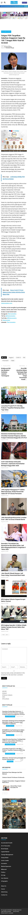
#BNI (3, 697)
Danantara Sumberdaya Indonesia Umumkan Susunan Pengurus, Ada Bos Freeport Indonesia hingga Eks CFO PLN (14, 435)
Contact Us (4, 895)
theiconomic (6, 320)
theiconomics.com (6, 303)
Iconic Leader (5, 860)
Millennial (4, 869)
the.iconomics (12, 314)
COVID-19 (18, 357)
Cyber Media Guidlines (6, 911)
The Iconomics (11, 322)
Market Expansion (6, 866)
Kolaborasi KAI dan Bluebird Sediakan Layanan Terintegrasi (6, 372)
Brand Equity (10, 761)
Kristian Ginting (8, 46)
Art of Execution (10, 725)
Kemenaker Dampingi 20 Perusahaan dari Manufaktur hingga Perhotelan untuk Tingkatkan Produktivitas (13, 722)
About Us (3, 886)
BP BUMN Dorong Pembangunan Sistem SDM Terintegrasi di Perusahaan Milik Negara (13, 731)
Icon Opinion (4, 878)
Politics (3, 872)
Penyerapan (5, 360)
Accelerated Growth (6, 31)
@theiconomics (10, 316)
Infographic (4, 881)
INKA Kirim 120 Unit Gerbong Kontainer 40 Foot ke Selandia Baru (14, 758)
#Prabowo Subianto (7, 695)
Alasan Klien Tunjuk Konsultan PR (15, 786)
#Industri (4, 693)
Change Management (10, 744)
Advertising (4, 892)
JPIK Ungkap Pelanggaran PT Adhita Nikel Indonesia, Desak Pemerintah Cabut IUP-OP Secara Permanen (12, 491)
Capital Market (5, 851)
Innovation (4, 863)
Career (3, 889)
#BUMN (4, 691)
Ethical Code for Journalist (7, 913)
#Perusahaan (5, 699)
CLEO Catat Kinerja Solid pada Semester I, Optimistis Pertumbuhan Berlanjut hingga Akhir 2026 (12, 463)
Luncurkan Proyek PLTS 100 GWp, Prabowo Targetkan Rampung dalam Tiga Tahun (13, 408)
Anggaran (11, 357)
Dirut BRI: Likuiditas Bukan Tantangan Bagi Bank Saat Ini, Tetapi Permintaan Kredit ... (21, 374)
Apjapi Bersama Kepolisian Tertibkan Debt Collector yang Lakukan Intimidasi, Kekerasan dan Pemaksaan (13, 741)
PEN (24, 357)
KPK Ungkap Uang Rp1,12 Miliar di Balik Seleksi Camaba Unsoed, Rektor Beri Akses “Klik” (13, 627)
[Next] (6, 793)
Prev (3, 634)
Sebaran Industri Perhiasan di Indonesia (13, 777)
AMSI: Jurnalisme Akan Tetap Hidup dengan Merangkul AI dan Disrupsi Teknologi (12, 6)
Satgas (12, 360)
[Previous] (3, 793)
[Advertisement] (14, 339)
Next (7, 634)
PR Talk (3, 875)
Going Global (4, 857)
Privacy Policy (16, 911)
